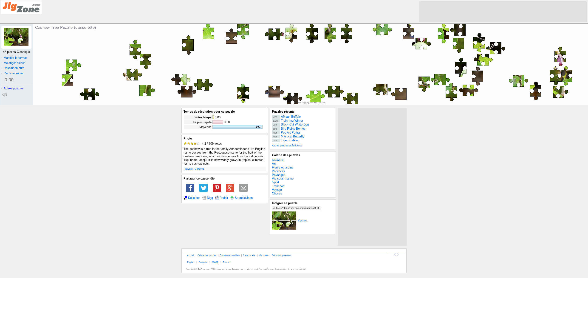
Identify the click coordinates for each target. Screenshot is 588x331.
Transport (278, 186)
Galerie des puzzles (286, 155)
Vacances (278, 171)
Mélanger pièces (13, 63)
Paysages (278, 175)
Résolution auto (12, 68)
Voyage (277, 189)
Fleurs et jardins (282, 167)
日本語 (215, 262)
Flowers (188, 168)
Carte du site (249, 255)
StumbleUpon (244, 198)
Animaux (278, 160)
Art (274, 164)
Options (302, 220)
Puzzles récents (283, 111)
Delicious (194, 198)
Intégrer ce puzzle (284, 203)
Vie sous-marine (283, 178)
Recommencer (12, 73)
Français (203, 262)
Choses (277, 193)
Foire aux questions (281, 255)
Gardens (199, 168)
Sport (275, 182)
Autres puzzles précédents (287, 145)
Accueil (190, 255)
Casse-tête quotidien (230, 255)
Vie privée (264, 255)
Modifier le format (14, 58)
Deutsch (227, 262)
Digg (210, 198)
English (190, 262)
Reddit (224, 198)
